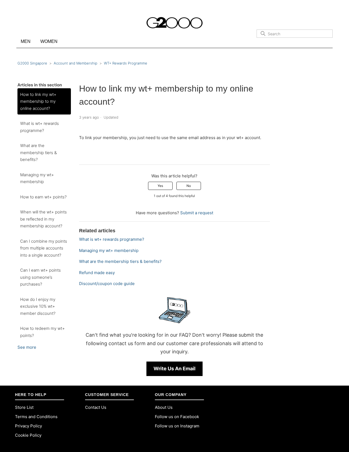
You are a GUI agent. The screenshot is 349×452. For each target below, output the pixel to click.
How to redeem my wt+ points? (42, 332)
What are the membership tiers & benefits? (38, 152)
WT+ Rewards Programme (125, 63)
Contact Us (95, 407)
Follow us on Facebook (177, 416)
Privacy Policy (28, 425)
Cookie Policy (28, 435)
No (188, 186)
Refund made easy (97, 272)
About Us (164, 407)
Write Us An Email (174, 368)
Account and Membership (75, 63)
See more (26, 347)
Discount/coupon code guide (107, 283)
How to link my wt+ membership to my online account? (38, 101)
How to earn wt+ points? (43, 196)
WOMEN (49, 41)
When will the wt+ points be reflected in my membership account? (43, 218)
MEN (26, 41)
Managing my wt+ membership (37, 178)
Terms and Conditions (36, 416)
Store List (24, 407)
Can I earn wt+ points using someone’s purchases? (40, 277)
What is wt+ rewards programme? (39, 127)
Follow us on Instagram (177, 425)
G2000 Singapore (32, 63)
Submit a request (196, 212)
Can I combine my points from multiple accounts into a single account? (43, 248)
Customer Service (107, 394)
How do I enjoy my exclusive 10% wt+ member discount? (37, 306)
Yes (160, 186)
